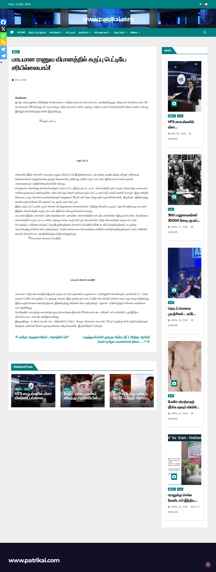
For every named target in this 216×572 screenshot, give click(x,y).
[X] (3, 28)
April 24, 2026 (180, 413)
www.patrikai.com (108, 19)
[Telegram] (3, 55)
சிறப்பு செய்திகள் (37, 32)
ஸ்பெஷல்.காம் (101, 32)
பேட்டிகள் (70, 32)
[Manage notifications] (208, 564)
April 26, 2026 (180, 320)
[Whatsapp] (3, 35)
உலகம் (27, 389)
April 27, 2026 (180, 227)
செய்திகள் (55, 32)
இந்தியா (16, 52)
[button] (205, 32)
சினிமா (134, 32)
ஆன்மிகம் (83, 32)
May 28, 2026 (179, 133)
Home (21, 32)
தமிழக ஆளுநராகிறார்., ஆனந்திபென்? (43, 337)
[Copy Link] (3, 42)
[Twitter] (3, 49)
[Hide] (1, 62)
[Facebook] (3, 22)
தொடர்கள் (119, 32)
